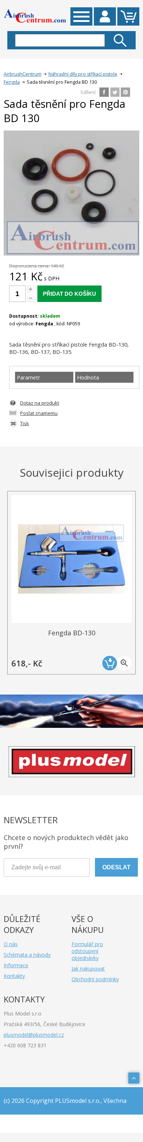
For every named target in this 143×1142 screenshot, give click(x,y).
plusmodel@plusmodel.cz (34, 1034)
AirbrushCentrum (22, 74)
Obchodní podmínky (95, 979)
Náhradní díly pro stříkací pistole (82, 74)
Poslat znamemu (39, 413)
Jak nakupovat (88, 968)
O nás (11, 944)
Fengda (12, 82)
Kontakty (14, 975)
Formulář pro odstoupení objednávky (87, 951)
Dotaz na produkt (39, 403)
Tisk (24, 423)
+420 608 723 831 (25, 1045)
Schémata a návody (27, 954)
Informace (16, 965)
